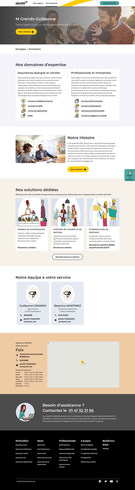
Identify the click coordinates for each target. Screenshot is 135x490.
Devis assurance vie (44, 457)
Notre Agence (21, 49)
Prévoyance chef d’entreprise (65, 458)
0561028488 (24, 360)
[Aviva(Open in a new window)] (22, 3)
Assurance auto (21, 445)
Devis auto (41, 445)
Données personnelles (89, 449)
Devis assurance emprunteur (43, 463)
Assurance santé (22, 453)
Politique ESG (86, 457)
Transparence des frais (89, 453)
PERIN (30, 116)
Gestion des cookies (88, 462)
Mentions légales (87, 445)
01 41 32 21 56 (81, 410)
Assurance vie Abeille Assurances (40, 101)
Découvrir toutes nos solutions (67, 257)
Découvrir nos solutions (27, 247)
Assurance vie (21, 457)
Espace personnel (109, 3)
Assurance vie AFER (35, 106)
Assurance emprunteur (24, 462)
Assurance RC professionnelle (92, 111)
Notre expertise (51, 3)
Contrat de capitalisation (37, 111)
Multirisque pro (64, 445)
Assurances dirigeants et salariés (94, 116)
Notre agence (38, 3)
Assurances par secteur (64, 465)
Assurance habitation (24, 449)
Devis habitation (43, 449)
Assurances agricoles (67, 453)
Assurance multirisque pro (91, 106)
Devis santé (41, 453)
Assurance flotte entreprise (92, 101)
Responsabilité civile (66, 449)
